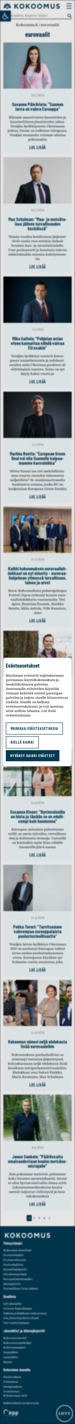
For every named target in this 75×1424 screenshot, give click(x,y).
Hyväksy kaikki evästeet (32, 755)
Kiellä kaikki (22, 742)
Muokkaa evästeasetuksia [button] (34, 728)
